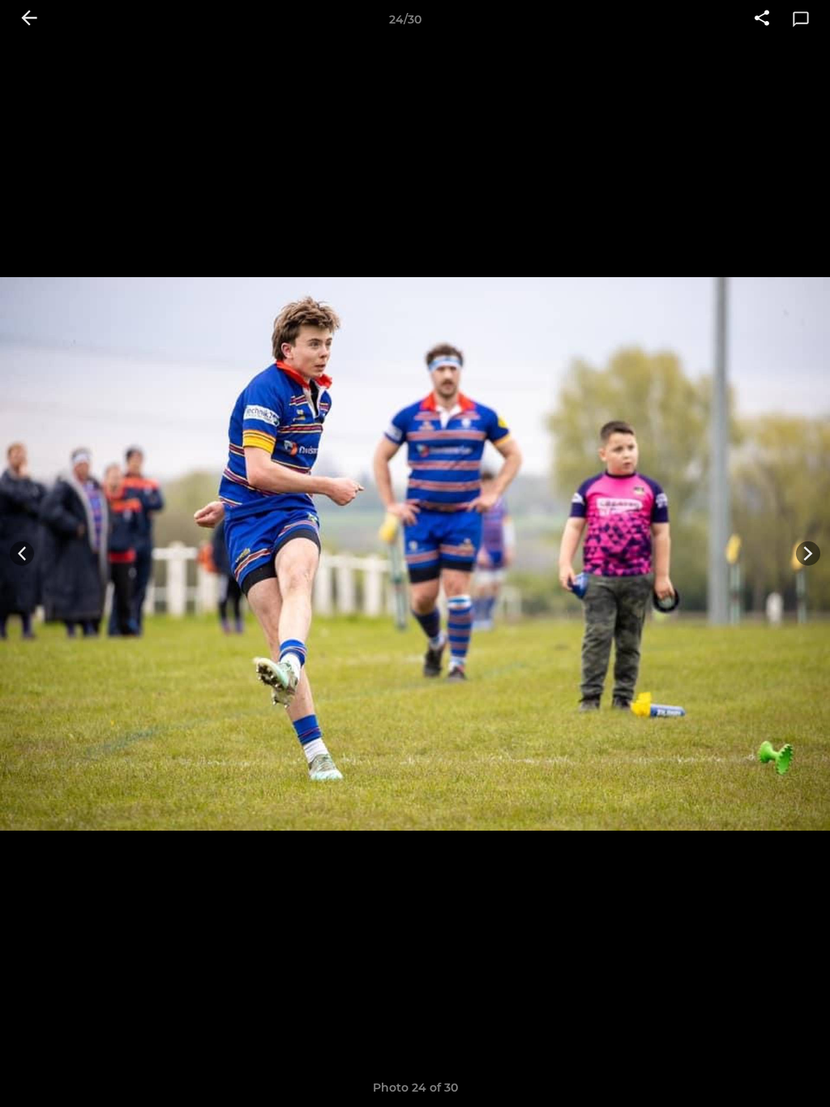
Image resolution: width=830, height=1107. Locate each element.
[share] (762, 19)
